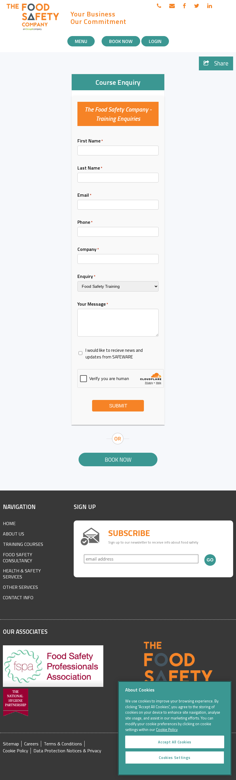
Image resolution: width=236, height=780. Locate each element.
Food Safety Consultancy (17, 557)
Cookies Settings (175, 757)
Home (9, 523)
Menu (81, 41)
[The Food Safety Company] (33, 30)
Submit (118, 406)
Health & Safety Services (22, 573)
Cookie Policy (15, 751)
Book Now (121, 41)
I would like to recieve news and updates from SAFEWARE (114, 353)
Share (221, 63)
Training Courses (23, 544)
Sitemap (11, 744)
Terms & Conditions (63, 744)
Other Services (20, 587)
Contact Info (18, 597)
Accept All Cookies (174, 742)
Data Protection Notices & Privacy (67, 751)
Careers (31, 744)
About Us (13, 533)
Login (155, 41)
